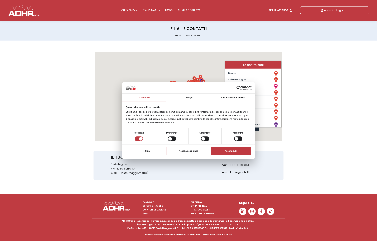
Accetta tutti (231, 151)
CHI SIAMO (128, 10)
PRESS (229, 234)
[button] (203, 82)
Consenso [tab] (144, 97)
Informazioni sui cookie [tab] (232, 97)
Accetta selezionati (188, 151)
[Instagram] (252, 211)
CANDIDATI (150, 10)
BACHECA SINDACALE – (177, 234)
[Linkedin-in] (242, 211)
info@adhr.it (241, 172)
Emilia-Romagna (237, 79)
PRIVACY (158, 234)
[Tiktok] (270, 211)
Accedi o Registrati (336, 10)
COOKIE (148, 234)
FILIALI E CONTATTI (189, 10)
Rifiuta (146, 151)
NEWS (169, 10)
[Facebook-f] (261, 211)
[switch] (172, 138)
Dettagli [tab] (189, 97)
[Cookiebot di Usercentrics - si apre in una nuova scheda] (239, 88)
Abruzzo (232, 73)
